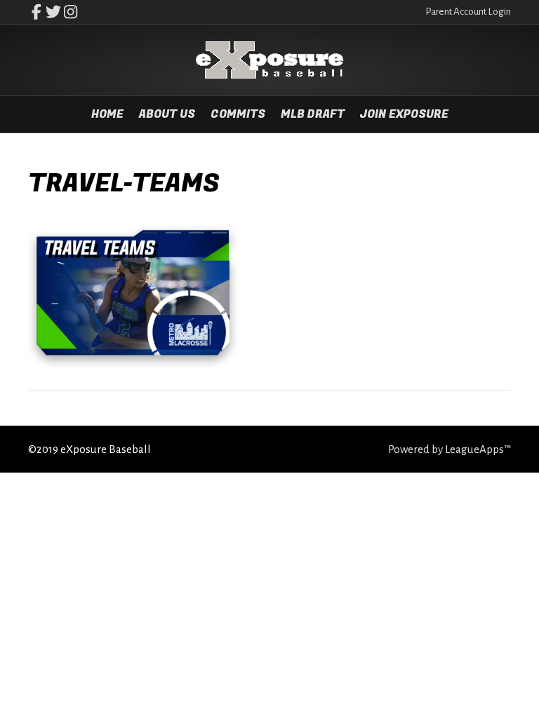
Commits (238, 114)
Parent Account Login (468, 11)
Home (107, 114)
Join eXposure (404, 114)
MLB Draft (313, 114)
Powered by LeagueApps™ (449, 449)
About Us (167, 114)
